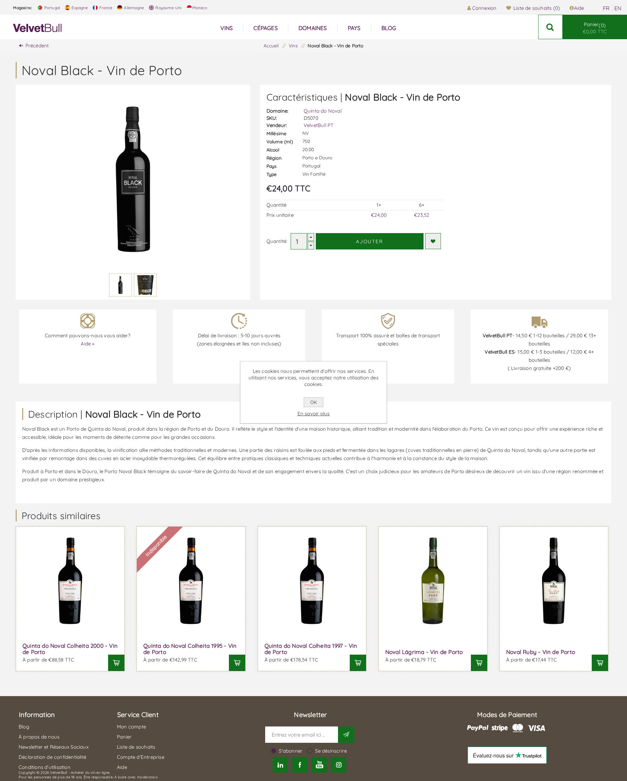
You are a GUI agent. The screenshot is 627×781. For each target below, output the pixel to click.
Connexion (484, 8)
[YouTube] (319, 765)
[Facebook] (299, 765)
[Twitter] (280, 765)
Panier (595, 28)
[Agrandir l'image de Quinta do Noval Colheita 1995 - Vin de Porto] (191, 581)
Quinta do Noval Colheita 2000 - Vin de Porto (70, 648)
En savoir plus (313, 413)
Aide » (87, 344)
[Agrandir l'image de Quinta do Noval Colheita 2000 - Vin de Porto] (70, 581)
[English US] (617, 8)
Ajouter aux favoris (433, 241)
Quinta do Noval (323, 111)
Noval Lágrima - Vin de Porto (424, 651)
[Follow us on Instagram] (338, 765)
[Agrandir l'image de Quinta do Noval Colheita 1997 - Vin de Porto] (312, 581)
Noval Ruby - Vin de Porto (540, 651)
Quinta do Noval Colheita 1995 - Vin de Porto (189, 648)
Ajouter (369, 241)
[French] (606, 8)
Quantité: (277, 241)
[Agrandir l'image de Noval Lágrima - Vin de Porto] (433, 581)
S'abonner (290, 751)
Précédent (37, 45)
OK (313, 402)
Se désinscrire (331, 751)
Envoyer (346, 734)
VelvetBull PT (319, 125)
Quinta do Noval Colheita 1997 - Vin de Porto (311, 648)
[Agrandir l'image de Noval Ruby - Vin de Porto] (554, 581)
